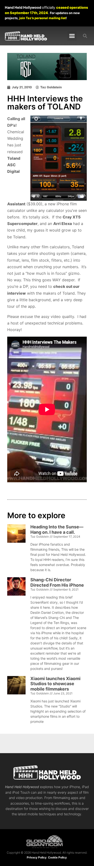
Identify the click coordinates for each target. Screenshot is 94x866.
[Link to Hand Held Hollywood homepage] (26, 35)
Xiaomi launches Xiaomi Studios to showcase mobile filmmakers (55, 683)
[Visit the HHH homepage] (47, 772)
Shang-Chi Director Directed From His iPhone (57, 582)
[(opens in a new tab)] (16, 625)
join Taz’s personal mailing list (42, 18)
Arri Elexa (62, 223)
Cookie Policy (57, 857)
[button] (72, 36)
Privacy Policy (37, 857)
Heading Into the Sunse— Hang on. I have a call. (56, 529)
